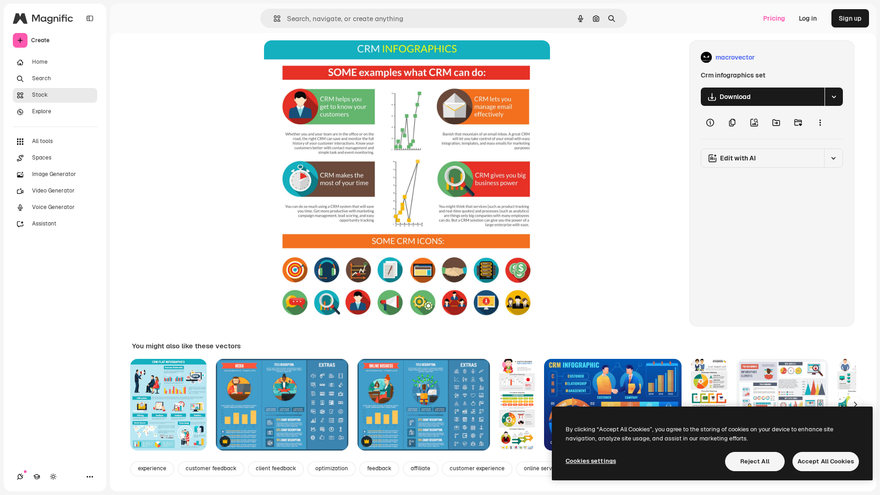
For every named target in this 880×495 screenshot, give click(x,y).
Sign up (850, 18)
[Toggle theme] (53, 476)
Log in (808, 18)
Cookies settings (591, 461)
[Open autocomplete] (273, 18)
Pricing (774, 18)
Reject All (755, 461)
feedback (379, 468)
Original (323, 57)
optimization (331, 468)
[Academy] (36, 476)
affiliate (420, 468)
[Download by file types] (834, 97)
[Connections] (20, 476)
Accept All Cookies (826, 461)
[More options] (820, 122)
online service (542, 468)
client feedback (276, 468)
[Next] (855, 405)
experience (152, 468)
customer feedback (211, 468)
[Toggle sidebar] (89, 18)
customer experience (477, 468)
